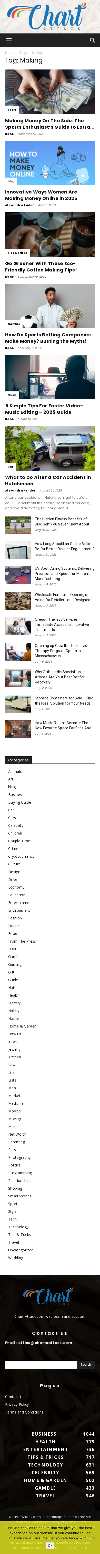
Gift (11, 972)
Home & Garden (22, 1026)
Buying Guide (19, 802)
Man (12, 1087)
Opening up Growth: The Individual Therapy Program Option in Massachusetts (64, 651)
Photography (19, 1157)
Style (12, 1211)
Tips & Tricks (17, 253)
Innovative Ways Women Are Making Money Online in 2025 (41, 195)
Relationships (19, 1180)
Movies (14, 1111)
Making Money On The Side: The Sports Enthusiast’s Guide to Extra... (49, 123)
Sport (12, 110)
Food (12, 933)
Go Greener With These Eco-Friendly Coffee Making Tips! (41, 266)
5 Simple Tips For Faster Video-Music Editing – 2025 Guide (44, 408)
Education (16, 894)
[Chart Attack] (50, 16)
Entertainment (20, 902)
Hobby (13, 1010)
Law (11, 1064)
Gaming (15, 964)
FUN (12, 948)
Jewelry (14, 1049)
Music (12, 395)
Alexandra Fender (20, 490)
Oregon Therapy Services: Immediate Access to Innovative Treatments (62, 624)
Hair (11, 987)
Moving (14, 1118)
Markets (15, 1095)
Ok (50, 1545)
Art (10, 779)
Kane (9, 134)
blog (11, 181)
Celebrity (15, 825)
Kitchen (14, 1057)
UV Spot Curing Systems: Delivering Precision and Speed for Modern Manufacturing (65, 573)
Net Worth (17, 1134)
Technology (18, 1226)
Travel (13, 1242)
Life (11, 1072)
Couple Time (19, 840)
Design (14, 871)
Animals (15, 771)
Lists (12, 1080)
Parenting (16, 1141)
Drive (12, 879)
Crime (13, 848)
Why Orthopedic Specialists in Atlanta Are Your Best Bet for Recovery (60, 677)
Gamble (14, 324)
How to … (16, 1033)
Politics (14, 1165)
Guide (13, 979)
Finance (15, 925)
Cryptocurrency (21, 856)
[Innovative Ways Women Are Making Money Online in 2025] (50, 163)
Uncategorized (20, 1250)
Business (16, 794)
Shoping (15, 1188)
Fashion (15, 918)
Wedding (15, 1257)
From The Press (22, 941)
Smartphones (20, 1195)
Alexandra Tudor (19, 205)
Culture (14, 864)
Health (13, 995)
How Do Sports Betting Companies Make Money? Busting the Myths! (48, 337)
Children (15, 833)
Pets (12, 1149)
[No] (93, 1537)
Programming (20, 1172)
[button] (9, 40)
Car (10, 467)
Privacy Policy (17, 1404)
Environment (19, 910)
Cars (12, 817)
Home (9, 52)
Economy (16, 887)
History (14, 1002)
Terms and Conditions (24, 1412)
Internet (15, 1041)
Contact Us (14, 1396)
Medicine (16, 1103)
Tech (12, 1219)
